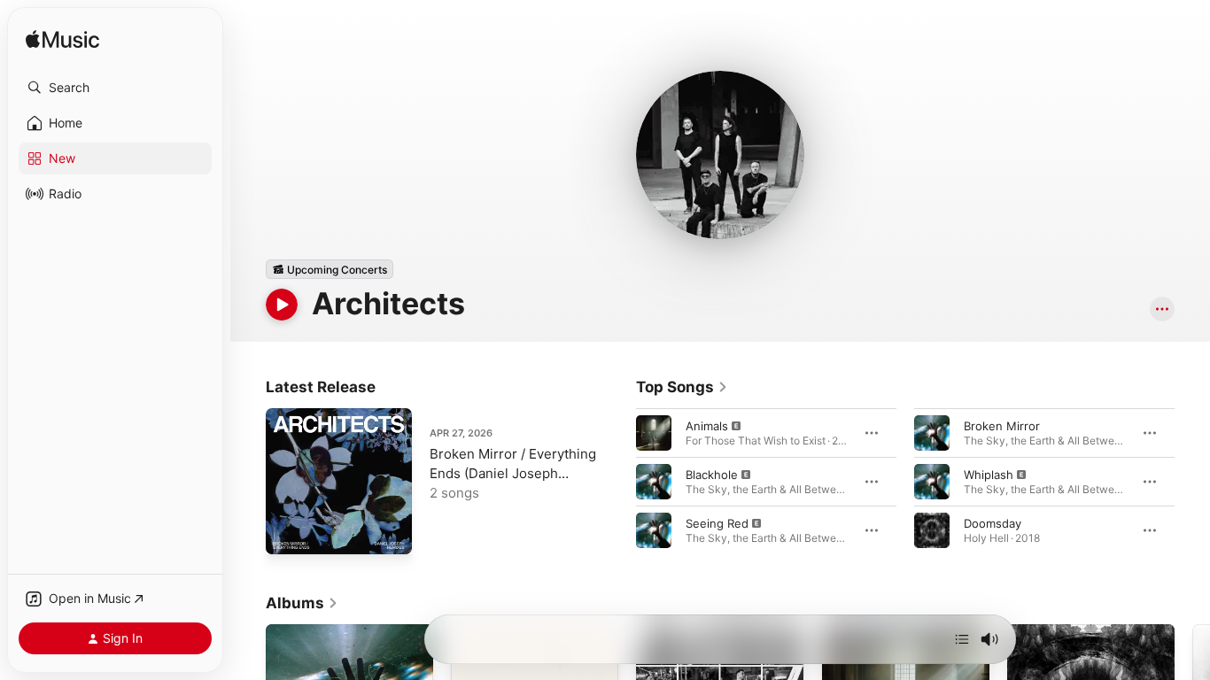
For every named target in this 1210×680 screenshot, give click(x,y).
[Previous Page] (618, 482)
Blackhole (712, 475)
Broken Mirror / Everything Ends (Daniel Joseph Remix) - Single (513, 473)
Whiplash (988, 475)
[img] (62, 40)
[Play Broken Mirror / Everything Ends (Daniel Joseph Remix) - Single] (288, 532)
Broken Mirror (1002, 426)
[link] (682, 387)
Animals (707, 426)
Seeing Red (717, 523)
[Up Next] (962, 639)
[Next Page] (1192, 482)
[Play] (282, 305)
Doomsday (992, 523)
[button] (115, 88)
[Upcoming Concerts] (329, 269)
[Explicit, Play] (653, 433)
